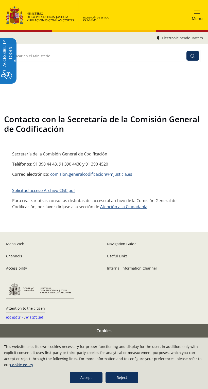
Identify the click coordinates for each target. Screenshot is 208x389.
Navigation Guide (121, 243)
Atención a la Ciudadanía (123, 206)
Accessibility (16, 268)
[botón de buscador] (192, 56)
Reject (122, 377)
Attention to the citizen (25, 308)
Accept (86, 377)
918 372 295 (35, 317)
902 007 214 (15, 317)
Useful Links (117, 256)
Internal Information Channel (132, 268)
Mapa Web (15, 243)
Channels (14, 256)
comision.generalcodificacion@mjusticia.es (91, 174)
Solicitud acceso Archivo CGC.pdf (43, 190)
